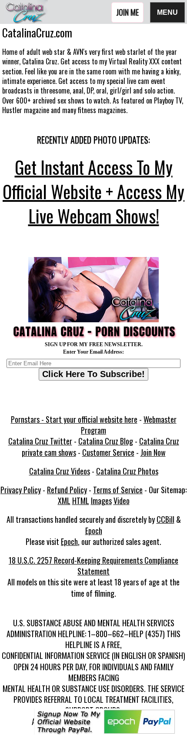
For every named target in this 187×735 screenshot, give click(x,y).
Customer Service (108, 452)
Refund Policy (67, 489)
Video (122, 500)
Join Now (153, 452)
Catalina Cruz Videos (59, 471)
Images (101, 500)
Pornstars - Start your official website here (74, 419)
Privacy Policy (20, 489)
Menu (167, 12)
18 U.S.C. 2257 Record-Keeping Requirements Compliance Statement (93, 566)
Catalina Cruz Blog (105, 441)
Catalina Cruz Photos (127, 471)
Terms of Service (118, 489)
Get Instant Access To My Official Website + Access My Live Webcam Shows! (93, 191)
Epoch (93, 530)
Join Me (127, 12)
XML (64, 500)
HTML (80, 500)
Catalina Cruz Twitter (40, 441)
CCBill (165, 519)
